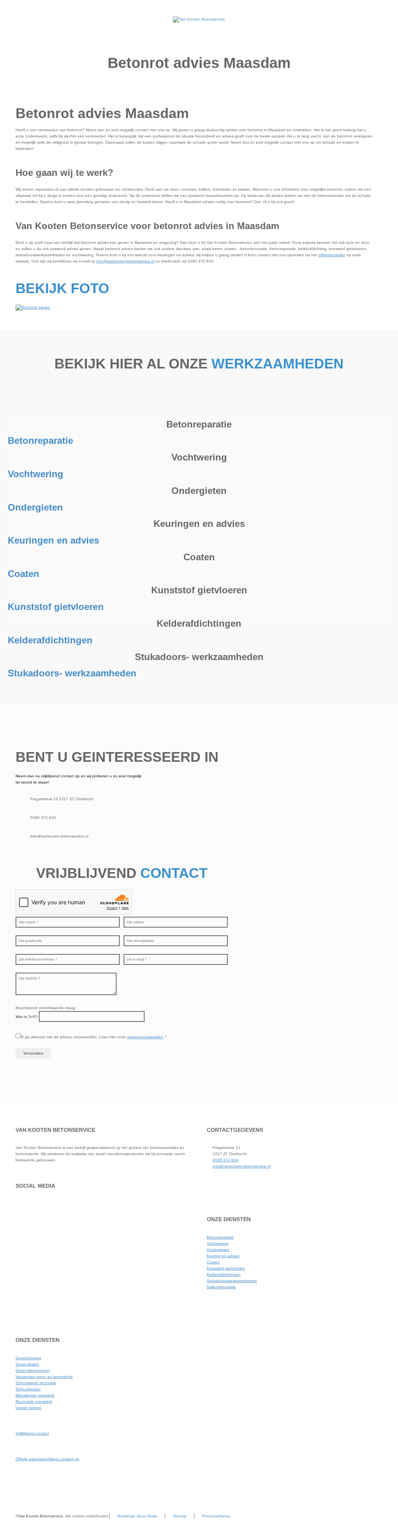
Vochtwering (218, 1243)
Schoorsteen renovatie (36, 1383)
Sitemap (179, 1516)
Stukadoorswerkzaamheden (232, 1281)
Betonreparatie (220, 1237)
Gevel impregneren (33, 1370)
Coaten (213, 1262)
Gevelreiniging (28, 1358)
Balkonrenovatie (221, 1287)
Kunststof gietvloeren (226, 1268)
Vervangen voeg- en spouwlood (44, 1376)
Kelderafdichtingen (224, 1274)
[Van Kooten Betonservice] (199, 19)
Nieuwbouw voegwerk (35, 1395)
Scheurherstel (28, 1389)
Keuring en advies (223, 1256)
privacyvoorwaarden (145, 1037)
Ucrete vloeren (29, 1408)
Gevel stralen (27, 1364)
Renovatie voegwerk (34, 1401)
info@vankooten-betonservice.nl (125, 261)
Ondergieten (218, 1250)
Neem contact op (64, 1459)
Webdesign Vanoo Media (137, 1516)
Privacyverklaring (216, 1516)
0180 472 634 (225, 1160)
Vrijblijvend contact (32, 1433)
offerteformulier (331, 255)
